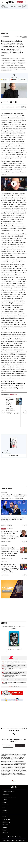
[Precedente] (3, 412)
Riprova (14, 780)
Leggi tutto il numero (14, 649)
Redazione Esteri (6, 541)
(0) (26, 525)
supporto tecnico (20, 774)
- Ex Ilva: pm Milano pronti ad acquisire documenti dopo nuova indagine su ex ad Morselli (14, 676)
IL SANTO (5, 450)
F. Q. (2, 55)
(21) (26, 558)
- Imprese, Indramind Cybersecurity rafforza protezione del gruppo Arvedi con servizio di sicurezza (13, 666)
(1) (18, 413)
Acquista (13, 455)
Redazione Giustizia (9, 413)
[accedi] (25, 2)
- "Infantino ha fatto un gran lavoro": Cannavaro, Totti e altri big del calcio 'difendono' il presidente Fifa (13, 673)
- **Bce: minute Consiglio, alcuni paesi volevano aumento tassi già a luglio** (12, 669)
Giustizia (4, 33)
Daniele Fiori (5, 574)
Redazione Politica (6, 525)
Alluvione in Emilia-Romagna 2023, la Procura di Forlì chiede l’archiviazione (10, 404)
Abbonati (20, 2)
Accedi (8, 746)
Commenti (5, 102)
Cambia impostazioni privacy (9, 797)
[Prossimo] (25, 412)
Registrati (20, 746)
